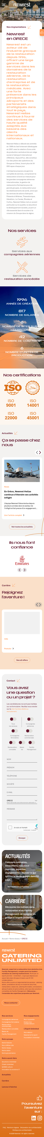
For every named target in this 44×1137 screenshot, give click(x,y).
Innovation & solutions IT (11, 1069)
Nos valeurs (28, 1032)
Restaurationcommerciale (29, 737)
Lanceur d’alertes (9, 1087)
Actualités (6, 1074)
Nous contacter (11, 1003)
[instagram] (40, 38)
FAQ (4, 1127)
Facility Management (9, 1034)
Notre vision (6, 1050)
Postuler (8, 648)
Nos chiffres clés (8, 1045)
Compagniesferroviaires (14, 737)
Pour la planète (29, 1019)
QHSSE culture (7, 1067)
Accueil (5, 938)
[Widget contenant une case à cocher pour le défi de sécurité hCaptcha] (22, 827)
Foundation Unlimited (31, 1037)
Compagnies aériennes (10, 1019)
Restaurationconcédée (12, 748)
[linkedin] (35, 38)
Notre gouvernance (8, 1053)
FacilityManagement (31, 748)
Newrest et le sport (30, 1035)
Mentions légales (13, 1127)
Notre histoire (7, 1042)
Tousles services (13, 725)
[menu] (4, 5)
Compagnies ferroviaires (10, 1022)
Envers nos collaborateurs (29, 1022)
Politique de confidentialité (22, 1130)
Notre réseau (15, 938)
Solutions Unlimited (9, 1062)
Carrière (5, 1081)
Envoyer (22, 839)
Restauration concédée (10, 1029)
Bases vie (5, 1031)
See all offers (22, 660)
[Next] (40, 452)
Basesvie (22, 748)
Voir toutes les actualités (22, 527)
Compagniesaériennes (30, 725)
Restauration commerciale (6, 1025)
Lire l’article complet (13, 515)
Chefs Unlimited (7, 1064)
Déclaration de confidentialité (30, 1127)
